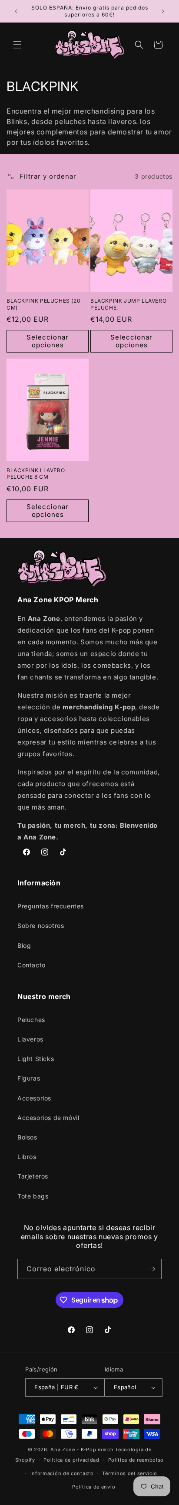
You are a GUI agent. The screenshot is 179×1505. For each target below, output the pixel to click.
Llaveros (30, 1039)
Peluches (31, 1019)
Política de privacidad (71, 1460)
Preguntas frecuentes (50, 906)
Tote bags (32, 1196)
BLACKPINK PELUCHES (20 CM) (43, 304)
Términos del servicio (129, 1473)
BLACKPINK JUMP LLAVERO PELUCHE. (128, 304)
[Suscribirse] (151, 1269)
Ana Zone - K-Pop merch (81, 1449)
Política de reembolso (136, 1460)
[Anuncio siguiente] (162, 11)
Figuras (28, 1078)
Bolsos (27, 1137)
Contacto (31, 965)
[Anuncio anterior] (16, 11)
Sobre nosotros (40, 925)
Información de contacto (62, 1473)
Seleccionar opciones (48, 341)
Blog (24, 945)
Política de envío (93, 1487)
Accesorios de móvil (48, 1117)
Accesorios (34, 1098)
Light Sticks (35, 1058)
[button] (17, 44)
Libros (26, 1156)
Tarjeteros (32, 1176)
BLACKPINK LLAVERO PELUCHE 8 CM (36, 473)
